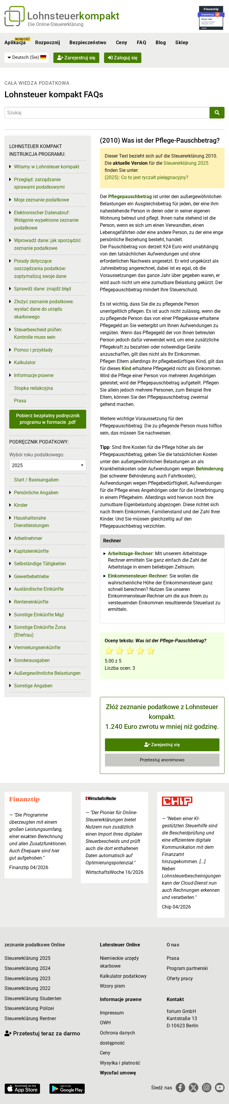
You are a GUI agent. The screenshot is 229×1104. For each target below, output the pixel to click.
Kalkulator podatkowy (123, 976)
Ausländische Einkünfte (39, 589)
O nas (173, 945)
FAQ (141, 42)
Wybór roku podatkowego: (36, 455)
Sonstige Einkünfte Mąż (39, 615)
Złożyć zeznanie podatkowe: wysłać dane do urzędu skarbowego (44, 309)
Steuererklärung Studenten (32, 998)
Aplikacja (15, 42)
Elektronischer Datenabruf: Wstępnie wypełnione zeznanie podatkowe (46, 220)
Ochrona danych (117, 1033)
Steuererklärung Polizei (29, 1008)
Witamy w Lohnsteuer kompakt (46, 167)
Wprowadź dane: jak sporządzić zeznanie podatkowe (47, 244)
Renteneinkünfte (31, 602)
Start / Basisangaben (36, 480)
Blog (161, 42)
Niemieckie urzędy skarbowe (119, 962)
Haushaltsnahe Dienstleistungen (31, 522)
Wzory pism (112, 986)
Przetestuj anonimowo (162, 760)
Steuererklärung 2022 (27, 988)
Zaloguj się (125, 58)
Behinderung (209, 469)
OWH (105, 1023)
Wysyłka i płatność (120, 1063)
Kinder (20, 505)
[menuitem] (26, 58)
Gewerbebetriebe (31, 576)
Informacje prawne (33, 375)
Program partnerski (187, 968)
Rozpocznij (47, 42)
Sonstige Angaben (33, 686)
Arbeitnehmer (28, 538)
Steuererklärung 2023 (27, 978)
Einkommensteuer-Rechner (137, 576)
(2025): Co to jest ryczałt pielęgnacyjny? (146, 177)
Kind (127, 368)
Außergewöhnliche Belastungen (47, 673)
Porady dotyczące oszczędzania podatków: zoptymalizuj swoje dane (40, 268)
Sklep (181, 42)
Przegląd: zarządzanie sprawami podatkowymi (39, 183)
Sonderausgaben (32, 660)
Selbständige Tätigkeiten (40, 563)
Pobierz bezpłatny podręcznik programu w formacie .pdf (48, 419)
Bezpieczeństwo (87, 42)
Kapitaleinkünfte (31, 551)
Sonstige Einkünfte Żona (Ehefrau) (40, 631)
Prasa (20, 401)
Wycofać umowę (118, 1073)
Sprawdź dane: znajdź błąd (42, 289)
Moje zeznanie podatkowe (41, 200)
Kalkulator (24, 362)
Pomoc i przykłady (33, 350)
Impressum (112, 1013)
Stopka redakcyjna (33, 388)
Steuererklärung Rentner (30, 1018)
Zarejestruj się (79, 58)
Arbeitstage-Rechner (130, 553)
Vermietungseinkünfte (37, 647)
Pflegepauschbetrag (130, 196)
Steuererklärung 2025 (185, 163)
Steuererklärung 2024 (27, 968)
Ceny (121, 42)
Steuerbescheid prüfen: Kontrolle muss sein (38, 333)
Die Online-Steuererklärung (55, 24)
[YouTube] (220, 1087)
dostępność (112, 1043)
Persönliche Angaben (36, 492)
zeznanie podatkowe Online (34, 945)
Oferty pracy (180, 978)
